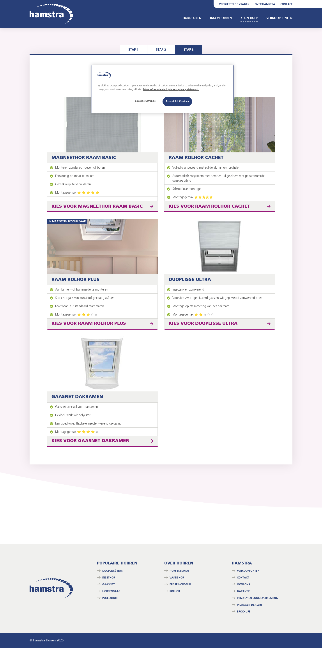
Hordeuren (192, 18)
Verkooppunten (279, 18)
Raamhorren (221, 18)
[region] (162, 89)
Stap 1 (133, 49)
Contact (286, 4)
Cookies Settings (145, 101)
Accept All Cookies (177, 101)
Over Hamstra (265, 4)
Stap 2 (161, 49)
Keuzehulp (249, 18)
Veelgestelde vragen (234, 4)
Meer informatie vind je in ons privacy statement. (171, 89)
